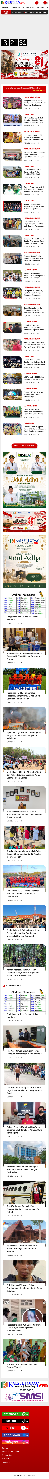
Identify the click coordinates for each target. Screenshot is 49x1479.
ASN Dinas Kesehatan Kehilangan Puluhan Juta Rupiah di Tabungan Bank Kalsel (22, 1169)
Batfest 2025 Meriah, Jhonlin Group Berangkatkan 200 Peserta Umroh (34, 275)
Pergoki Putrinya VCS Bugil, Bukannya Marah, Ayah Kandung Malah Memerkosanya (24, 1328)
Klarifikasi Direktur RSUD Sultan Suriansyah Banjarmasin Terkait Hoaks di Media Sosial (24, 814)
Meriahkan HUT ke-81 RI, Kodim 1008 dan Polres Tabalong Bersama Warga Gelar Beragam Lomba (24, 775)
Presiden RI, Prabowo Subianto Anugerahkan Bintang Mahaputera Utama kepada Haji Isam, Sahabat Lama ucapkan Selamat (34, 327)
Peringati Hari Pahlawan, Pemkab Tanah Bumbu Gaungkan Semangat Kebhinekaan (33, 293)
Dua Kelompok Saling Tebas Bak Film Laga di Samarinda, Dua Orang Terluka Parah (24, 1090)
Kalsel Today (31, 1475)
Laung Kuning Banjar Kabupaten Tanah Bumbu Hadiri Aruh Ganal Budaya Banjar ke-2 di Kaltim (33, 411)
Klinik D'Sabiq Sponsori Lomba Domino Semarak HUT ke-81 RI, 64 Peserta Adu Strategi (24, 656)
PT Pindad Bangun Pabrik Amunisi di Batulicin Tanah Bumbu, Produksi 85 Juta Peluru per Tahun (34, 120)
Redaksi (5, 1448)
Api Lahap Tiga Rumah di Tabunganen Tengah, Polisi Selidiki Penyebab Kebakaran (24, 735)
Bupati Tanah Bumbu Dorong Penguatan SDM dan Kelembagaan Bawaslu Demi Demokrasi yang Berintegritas (34, 310)
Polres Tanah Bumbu (32, 97)
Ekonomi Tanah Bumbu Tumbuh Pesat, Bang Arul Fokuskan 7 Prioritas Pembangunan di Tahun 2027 (33, 258)
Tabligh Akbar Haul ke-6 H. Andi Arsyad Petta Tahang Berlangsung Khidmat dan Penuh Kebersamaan (34, 189)
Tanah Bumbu (29, 114)
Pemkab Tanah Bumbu (32, 149)
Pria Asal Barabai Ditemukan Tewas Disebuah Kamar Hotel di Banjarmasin (24, 1052)
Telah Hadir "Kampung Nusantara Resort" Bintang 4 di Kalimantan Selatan (22, 1248)
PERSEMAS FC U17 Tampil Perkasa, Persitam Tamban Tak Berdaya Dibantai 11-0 (23, 893)
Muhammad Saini (30, 270)
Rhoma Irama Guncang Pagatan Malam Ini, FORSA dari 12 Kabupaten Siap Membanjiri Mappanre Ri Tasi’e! (34, 206)
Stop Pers (6, 1462)
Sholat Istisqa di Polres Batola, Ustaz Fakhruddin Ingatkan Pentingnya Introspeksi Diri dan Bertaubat (23, 933)
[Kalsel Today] (12, 4)
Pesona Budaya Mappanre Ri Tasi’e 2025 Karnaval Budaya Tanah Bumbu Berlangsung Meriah (35, 429)
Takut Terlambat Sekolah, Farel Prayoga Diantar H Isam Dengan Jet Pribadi (23, 1209)
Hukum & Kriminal (17, 8)
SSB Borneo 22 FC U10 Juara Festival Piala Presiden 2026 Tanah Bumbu (32, 172)
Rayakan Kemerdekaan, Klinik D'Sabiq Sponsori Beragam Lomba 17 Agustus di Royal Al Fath (24, 854)
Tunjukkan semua (39, 90)
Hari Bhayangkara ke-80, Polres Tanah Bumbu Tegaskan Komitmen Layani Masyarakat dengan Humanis (34, 137)
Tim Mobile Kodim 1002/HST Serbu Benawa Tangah (23, 1365)
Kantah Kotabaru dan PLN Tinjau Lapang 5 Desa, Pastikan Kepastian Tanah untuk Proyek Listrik (23, 973)
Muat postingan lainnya (24, 446)
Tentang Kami (7, 1455)
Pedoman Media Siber (10, 1452)
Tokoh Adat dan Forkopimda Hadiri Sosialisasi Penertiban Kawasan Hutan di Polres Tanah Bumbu (34, 154)
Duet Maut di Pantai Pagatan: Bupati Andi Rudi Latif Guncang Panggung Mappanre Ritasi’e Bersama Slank (34, 224)
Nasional (5, 8)
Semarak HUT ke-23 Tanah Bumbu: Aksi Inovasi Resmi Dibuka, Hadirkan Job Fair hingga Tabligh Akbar (34, 241)
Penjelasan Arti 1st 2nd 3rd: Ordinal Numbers (23, 618)
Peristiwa (30, 8)
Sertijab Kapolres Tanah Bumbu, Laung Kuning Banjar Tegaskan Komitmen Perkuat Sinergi (34, 103)
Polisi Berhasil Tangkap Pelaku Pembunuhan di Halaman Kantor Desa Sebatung (24, 1288)
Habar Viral (40, 8)
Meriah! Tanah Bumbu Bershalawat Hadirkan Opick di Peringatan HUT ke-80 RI (34, 362)
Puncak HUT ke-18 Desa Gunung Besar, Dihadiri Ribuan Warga (33, 394)
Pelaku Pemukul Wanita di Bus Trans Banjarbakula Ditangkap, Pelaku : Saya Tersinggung (24, 1130)
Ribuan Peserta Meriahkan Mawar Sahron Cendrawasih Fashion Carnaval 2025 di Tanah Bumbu (34, 345)
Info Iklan (5, 1459)
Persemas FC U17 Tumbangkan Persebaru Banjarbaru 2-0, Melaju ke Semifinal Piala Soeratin (23, 696)
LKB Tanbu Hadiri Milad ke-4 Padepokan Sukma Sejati (34, 378)
